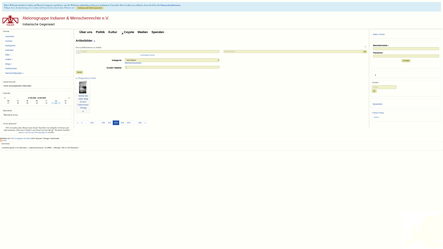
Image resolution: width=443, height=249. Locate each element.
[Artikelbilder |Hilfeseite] (94, 41)
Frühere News (378, 113)
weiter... (376, 117)
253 (122, 123)
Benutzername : (381, 45)
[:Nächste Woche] (68, 98)
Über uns (85, 32)
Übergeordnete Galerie (87, 78)
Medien (143, 32)
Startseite (9, 36)
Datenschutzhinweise (170, 5)
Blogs (8, 64)
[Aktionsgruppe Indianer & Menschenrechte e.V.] (9, 20)
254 (128, 123)
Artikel (8, 59)
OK (365, 51)
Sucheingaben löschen (147, 55)
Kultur (112, 32)
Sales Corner (379, 34)
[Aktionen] (83, 111)
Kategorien (10, 45)
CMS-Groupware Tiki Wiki (20, 138)
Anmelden (406, 60)
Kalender (9, 50)
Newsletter (378, 104)
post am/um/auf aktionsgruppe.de (34, 132)
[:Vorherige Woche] (5, 98)
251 (109, 123)
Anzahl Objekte (113, 68)
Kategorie (116, 60)
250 (103, 123)
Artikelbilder (84, 40)
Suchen (79, 72)
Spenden (157, 32)
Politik (100, 32)
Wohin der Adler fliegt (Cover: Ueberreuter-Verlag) (83, 102)
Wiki (7, 55)
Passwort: (378, 53)
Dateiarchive (11, 68)
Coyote (129, 32)
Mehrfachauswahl (133, 63)
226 (92, 123)
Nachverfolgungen (14, 73)
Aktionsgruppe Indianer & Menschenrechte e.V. (65, 18)
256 (140, 123)
